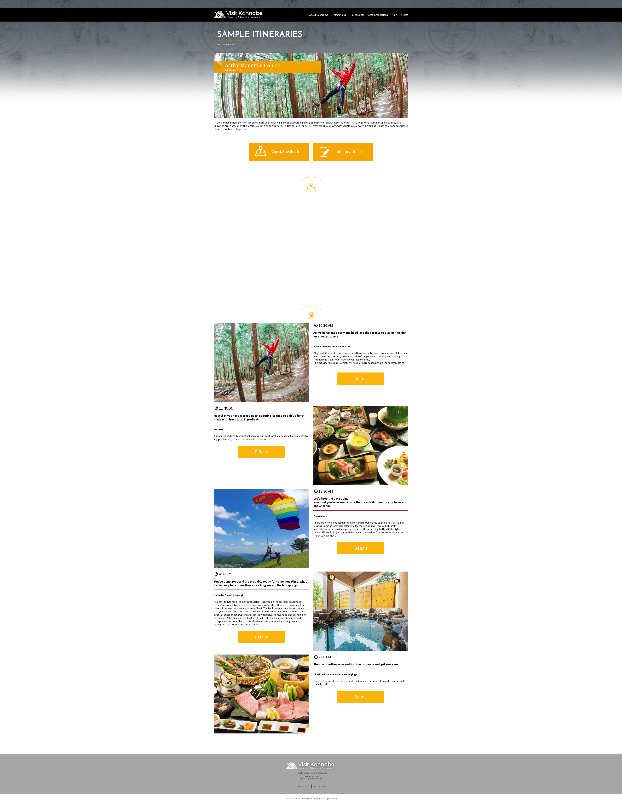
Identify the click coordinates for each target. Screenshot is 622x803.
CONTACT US (320, 786)
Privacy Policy (302, 786)
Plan (394, 14)
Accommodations (378, 14)
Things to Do (339, 14)
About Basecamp (318, 14)
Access (404, 14)
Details (360, 378)
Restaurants (357, 14)
